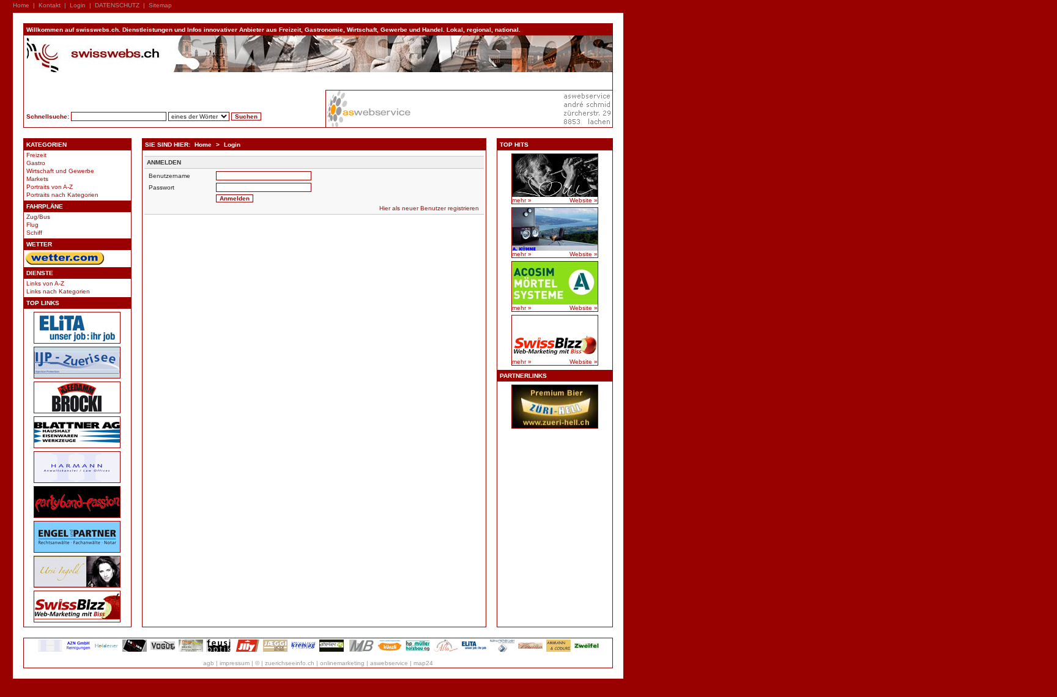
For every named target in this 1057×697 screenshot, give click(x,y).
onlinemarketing (342, 663)
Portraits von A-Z (49, 186)
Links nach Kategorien (58, 291)
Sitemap (160, 5)
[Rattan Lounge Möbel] (530, 649)
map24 (423, 663)
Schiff (34, 232)
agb (208, 663)
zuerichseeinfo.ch (289, 663)
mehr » (522, 200)
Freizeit (36, 155)
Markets (37, 178)
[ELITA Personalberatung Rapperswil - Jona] (474, 649)
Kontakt (50, 5)
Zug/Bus (38, 216)
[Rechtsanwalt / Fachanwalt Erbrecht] (50, 649)
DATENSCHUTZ (117, 5)
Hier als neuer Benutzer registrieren (429, 208)
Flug (32, 224)
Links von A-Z (45, 283)
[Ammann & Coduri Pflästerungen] (558, 649)
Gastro (35, 163)
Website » (583, 200)
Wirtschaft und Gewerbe (60, 171)
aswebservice (389, 663)
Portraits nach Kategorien (62, 194)
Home (21, 5)
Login (78, 5)
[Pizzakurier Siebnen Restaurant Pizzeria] (446, 649)
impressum (235, 663)
